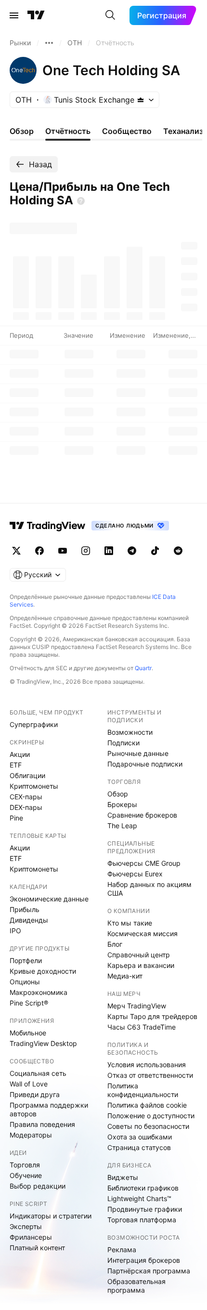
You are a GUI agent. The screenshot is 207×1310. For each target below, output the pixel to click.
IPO (15, 930)
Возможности (130, 732)
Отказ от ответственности (150, 1075)
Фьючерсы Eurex (135, 874)
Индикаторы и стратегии (50, 1216)
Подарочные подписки (144, 764)
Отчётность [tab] (68, 131)
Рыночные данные (137, 753)
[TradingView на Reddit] (178, 550)
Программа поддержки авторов (49, 1109)
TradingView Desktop (43, 1043)
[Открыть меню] (14, 15)
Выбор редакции (37, 1186)
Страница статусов (139, 1147)
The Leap (122, 825)
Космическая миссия (142, 933)
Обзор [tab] (22, 131)
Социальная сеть (38, 1073)
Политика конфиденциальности (142, 1090)
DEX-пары (26, 807)
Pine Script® (29, 1003)
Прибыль (24, 909)
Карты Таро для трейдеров (152, 1016)
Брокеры (122, 804)
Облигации (27, 775)
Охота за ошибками (139, 1137)
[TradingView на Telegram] (132, 550)
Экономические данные (49, 899)
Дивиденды (29, 920)
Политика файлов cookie (147, 1105)
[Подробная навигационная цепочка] (49, 43)
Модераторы (31, 1135)
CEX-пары (26, 797)
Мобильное (28, 1033)
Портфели (26, 960)
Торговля (25, 1165)
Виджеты (122, 1177)
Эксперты (26, 1226)
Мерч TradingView (136, 1006)
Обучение (26, 1175)
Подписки (123, 743)
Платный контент (37, 1248)
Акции (20, 754)
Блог (114, 944)
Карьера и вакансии (140, 965)
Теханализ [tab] (183, 131)
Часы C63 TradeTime (141, 1027)
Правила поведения (42, 1124)
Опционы (25, 982)
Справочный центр (138, 955)
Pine (16, 818)
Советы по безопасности (148, 1126)
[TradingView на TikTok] (155, 550)
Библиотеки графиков (143, 1188)
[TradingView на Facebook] (39, 550)
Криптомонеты (34, 786)
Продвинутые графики (144, 1209)
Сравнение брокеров (142, 815)
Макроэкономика (38, 992)
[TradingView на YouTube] (62, 550)
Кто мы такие (129, 923)
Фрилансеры (31, 1237)
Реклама (121, 1249)
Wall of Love (29, 1084)
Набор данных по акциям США (149, 888)
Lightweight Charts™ (139, 1198)
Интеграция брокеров (143, 1260)
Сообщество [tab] (127, 131)
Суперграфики (34, 724)
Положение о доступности (150, 1116)
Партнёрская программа (148, 1271)
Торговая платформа (141, 1220)
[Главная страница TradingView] (36, 15)
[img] (140, 99)
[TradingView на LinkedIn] (109, 550)
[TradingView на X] (16, 550)
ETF (16, 765)
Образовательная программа (136, 1285)
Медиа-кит (124, 976)
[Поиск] (110, 15)
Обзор (117, 794)
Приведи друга (35, 1094)
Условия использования (146, 1064)
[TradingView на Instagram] (85, 550)
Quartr (143, 668)
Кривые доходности (43, 971)
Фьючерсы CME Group (144, 863)
